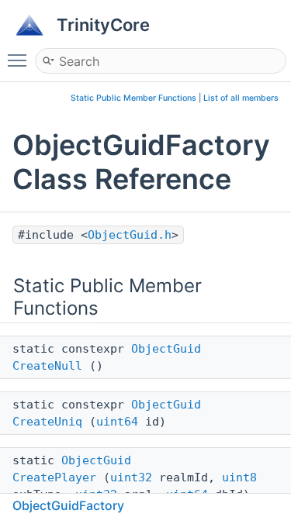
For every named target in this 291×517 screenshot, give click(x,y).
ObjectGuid (166, 349)
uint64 (117, 422)
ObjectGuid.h (129, 235)
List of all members (241, 98)
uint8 (239, 477)
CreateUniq (47, 422)
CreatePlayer (54, 477)
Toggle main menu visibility (20, 60)
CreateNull (47, 366)
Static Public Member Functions (133, 98)
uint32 (131, 477)
